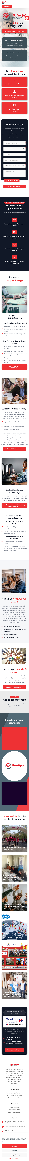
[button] (26, 1135)
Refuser (14, 1150)
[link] (26, 18)
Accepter (14, 1146)
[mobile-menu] (15, 6)
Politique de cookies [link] (13, 1158)
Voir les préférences (14, 1155)
